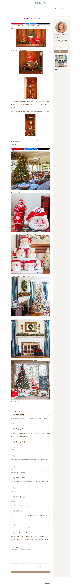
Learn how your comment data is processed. (32, 575)
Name (13, 566)
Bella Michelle (19, 428)
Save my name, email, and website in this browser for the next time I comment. (24, 569)
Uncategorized (31, 16)
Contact (47, 8)
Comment (14, 552)
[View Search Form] (64, 8)
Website (39, 566)
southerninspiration (20, 414)
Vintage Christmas (26, 145)
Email (26, 566)
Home (18, 8)
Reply (48, 414)
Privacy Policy (47, 583)
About (21, 8)
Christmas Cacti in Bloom (15, 406)
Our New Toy (48, 406)
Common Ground (17, 145)
